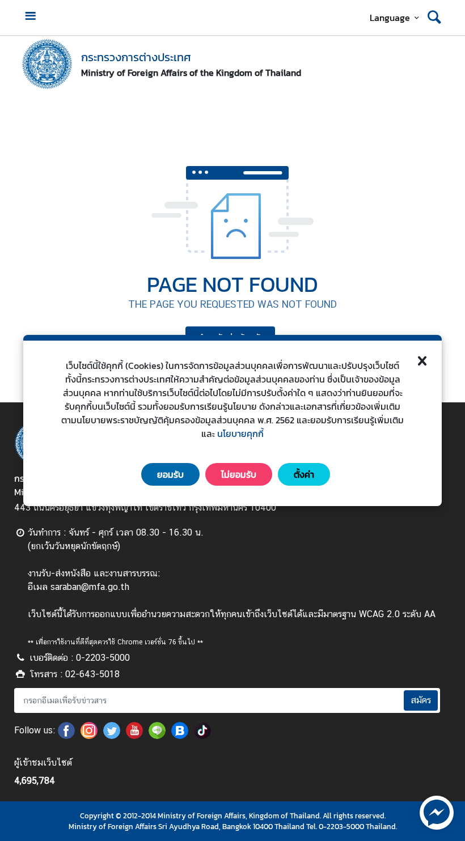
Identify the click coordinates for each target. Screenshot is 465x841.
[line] (157, 735)
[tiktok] (202, 735)
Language (390, 17)
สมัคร (421, 700)
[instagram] (89, 735)
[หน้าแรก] (47, 64)
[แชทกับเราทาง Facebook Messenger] (436, 811)
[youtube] (134, 735)
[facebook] (66, 735)
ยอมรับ (170, 474)
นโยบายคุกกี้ (240, 433)
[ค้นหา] (434, 18)
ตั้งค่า (304, 474)
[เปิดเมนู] (30, 17)
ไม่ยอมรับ (238, 474)
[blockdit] (179, 735)
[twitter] (111, 735)
